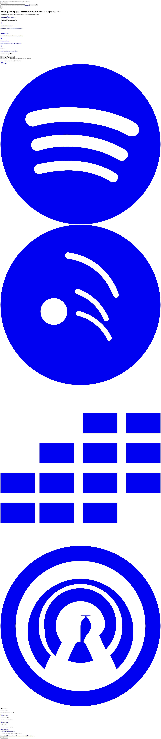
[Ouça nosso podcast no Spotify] (80, 224)
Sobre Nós (3, 5)
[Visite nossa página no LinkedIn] (4, 63)
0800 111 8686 (11, 57)
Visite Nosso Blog (11, 17)
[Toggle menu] (2, 7)
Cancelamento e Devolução (21, 735)
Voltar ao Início (4, 17)
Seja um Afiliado (4, 735)
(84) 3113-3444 (5, 722)
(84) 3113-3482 (5, 715)
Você (2, 3)
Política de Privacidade (11, 735)
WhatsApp (4, 57)
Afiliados (23, 5)
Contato (7, 5)
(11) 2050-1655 (5, 729)
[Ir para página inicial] (15, 1)
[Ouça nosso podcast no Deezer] (80, 545)
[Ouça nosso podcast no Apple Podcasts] (80, 705)
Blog (15, 5)
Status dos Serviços (31, 735)
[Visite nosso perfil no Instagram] (3, 63)
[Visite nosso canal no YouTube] (6, 63)
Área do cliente (32, 5)
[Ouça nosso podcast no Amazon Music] (80, 384)
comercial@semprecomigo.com (8, 731)
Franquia (19, 5)
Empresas (6, 3)
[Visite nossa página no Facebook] (1, 63)
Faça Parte (12, 5)
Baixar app (27, 5)
